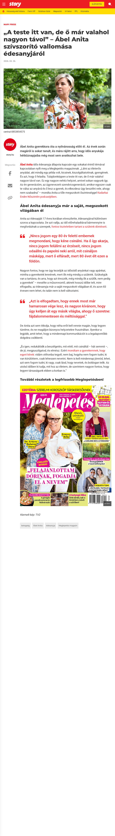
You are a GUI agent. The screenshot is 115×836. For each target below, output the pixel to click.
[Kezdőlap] (15, 4)
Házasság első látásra (16, 11)
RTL (76, 11)
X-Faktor (68, 11)
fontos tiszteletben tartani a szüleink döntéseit (79, 226)
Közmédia (85, 11)
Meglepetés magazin (68, 525)
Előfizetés (97, 4)
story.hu (10, 155)
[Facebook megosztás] (10, 175)
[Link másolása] (10, 199)
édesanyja (50, 525)
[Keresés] (110, 4)
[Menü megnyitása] (3, 4)
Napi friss (10, 24)
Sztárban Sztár (44, 11)
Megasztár (57, 11)
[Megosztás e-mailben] (10, 187)
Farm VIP (31, 11)
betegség (25, 525)
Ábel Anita (38, 525)
